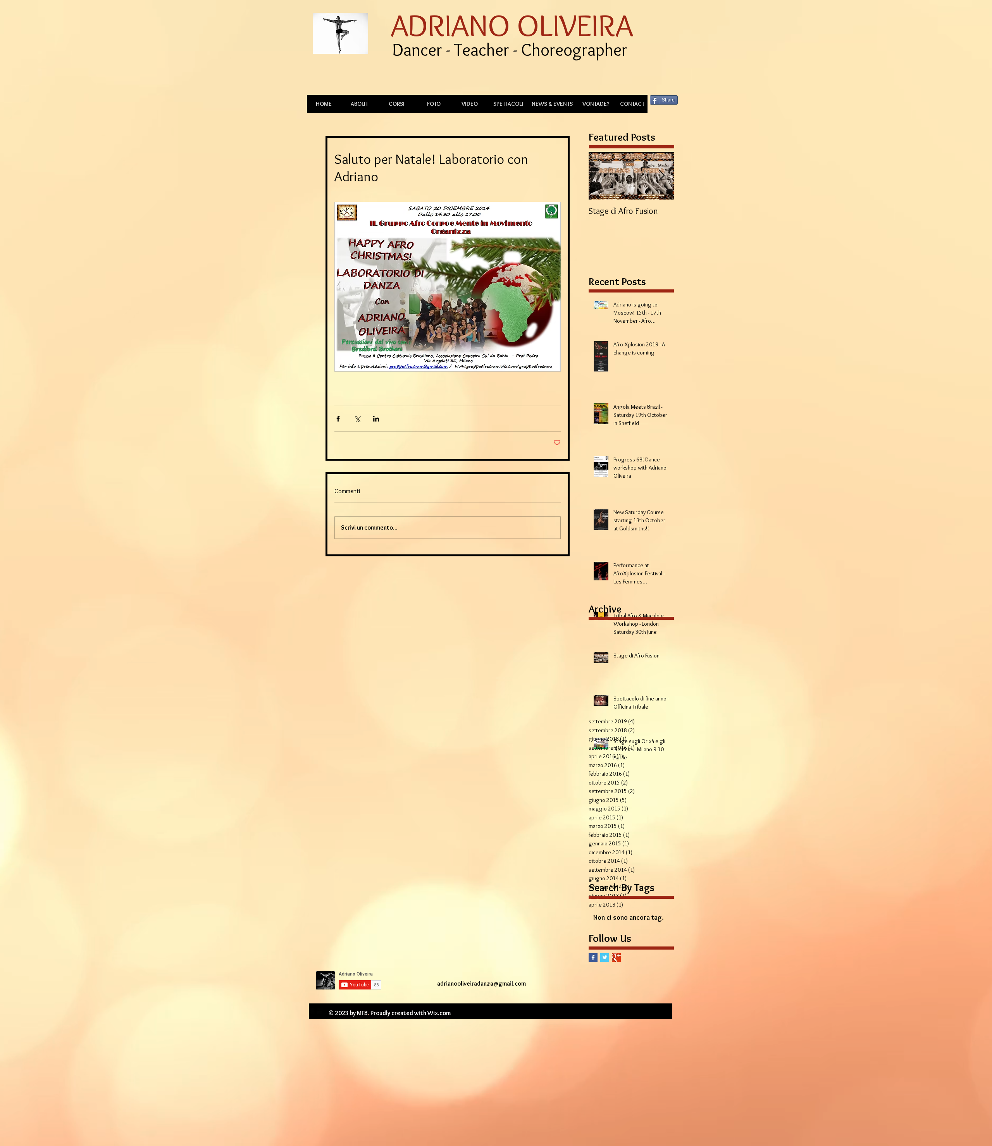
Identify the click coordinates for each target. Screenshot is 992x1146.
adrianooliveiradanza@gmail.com (481, 983)
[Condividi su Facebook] (338, 418)
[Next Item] (661, 176)
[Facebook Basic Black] (312, 1011)
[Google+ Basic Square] (616, 957)
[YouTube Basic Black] (320, 1011)
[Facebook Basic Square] (593, 957)
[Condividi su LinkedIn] (376, 418)
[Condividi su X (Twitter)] (357, 418)
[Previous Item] (601, 176)
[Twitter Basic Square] (604, 957)
